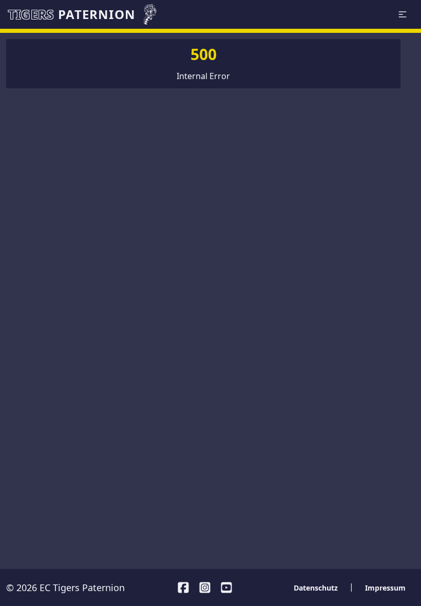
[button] (402, 14)
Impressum (385, 588)
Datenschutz (316, 588)
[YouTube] (226, 587)
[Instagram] (205, 587)
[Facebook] (183, 587)
